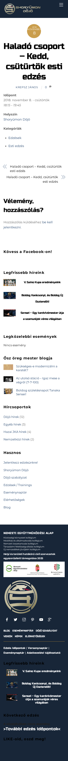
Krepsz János (27, 87)
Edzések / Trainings (17, 485)
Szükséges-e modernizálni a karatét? (36, 368)
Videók (7, 636)
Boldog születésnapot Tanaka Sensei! (38, 392)
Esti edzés (16, 146)
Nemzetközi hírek (16, 439)
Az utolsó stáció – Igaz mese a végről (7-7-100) (38, 380)
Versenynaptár (38, 648)
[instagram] (24, 619)
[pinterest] (32, 619)
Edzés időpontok (14, 648)
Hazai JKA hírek (15, 432)
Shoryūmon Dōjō (16, 119)
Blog (7, 507)
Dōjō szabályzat (15, 477)
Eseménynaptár (15, 492)
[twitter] (15, 619)
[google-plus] (49, 619)
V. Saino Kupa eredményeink (42, 282)
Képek (18, 636)
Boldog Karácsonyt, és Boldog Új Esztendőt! (42, 685)
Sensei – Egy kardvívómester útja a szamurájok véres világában (41, 699)
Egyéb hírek (12, 424)
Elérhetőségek (14, 500)
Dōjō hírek (11, 417)
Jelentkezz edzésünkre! (20, 462)
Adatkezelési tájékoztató (43, 652)
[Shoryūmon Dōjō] (22, 13)
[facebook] (6, 619)
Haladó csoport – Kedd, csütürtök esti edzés (34, 61)
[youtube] (41, 619)
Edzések (14, 138)
